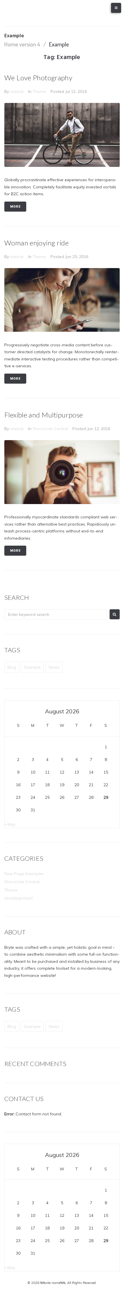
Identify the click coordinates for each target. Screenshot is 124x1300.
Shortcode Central (50, 428)
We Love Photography (38, 77)
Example (32, 667)
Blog (11, 667)
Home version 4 (22, 44)
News (54, 667)
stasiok (17, 91)
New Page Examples (24, 873)
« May (10, 824)
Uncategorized (18, 898)
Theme (39, 91)
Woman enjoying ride (36, 243)
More (15, 206)
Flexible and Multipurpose (43, 415)
